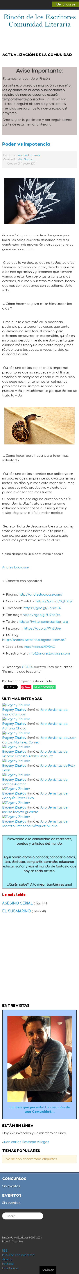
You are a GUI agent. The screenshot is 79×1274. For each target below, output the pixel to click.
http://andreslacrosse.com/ (41, 594)
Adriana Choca (14, 728)
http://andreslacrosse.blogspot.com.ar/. (34, 640)
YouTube (71, 33)
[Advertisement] (39, 959)
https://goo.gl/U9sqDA (42, 608)
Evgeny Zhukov (14, 709)
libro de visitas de (53, 709)
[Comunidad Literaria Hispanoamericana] (39, 20)
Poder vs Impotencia (26, 144)
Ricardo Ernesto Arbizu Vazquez (27, 756)
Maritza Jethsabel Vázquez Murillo (29, 826)
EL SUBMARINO (17, 911)
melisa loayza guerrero (20, 812)
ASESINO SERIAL (18, 903)
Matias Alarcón (14, 784)
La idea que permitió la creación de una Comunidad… (39, 1109)
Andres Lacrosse (29, 155)
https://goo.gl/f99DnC (39, 646)
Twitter (62, 33)
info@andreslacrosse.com (49, 653)
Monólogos (25, 159)
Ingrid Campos (14, 714)
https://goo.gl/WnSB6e (42, 628)
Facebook (53, 33)
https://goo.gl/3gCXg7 (54, 601)
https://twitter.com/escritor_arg (43, 621)
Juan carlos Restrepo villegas (25, 1142)
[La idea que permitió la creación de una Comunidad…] (39, 1058)
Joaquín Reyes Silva (18, 798)
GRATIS (27, 667)
